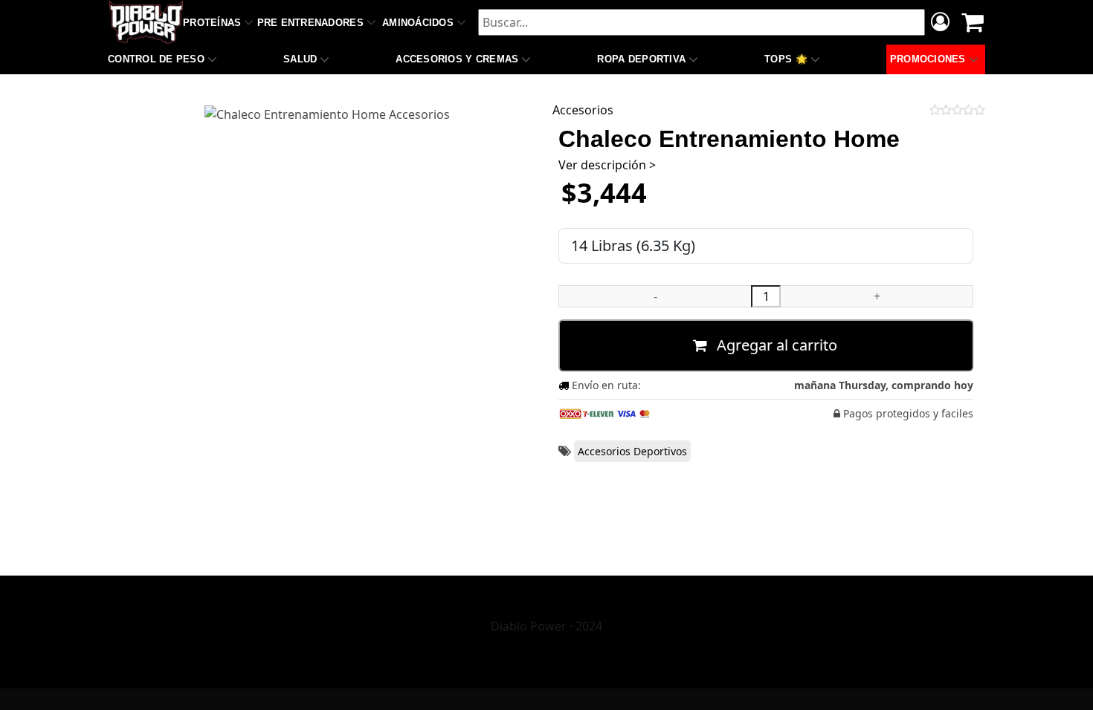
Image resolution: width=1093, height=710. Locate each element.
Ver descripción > (607, 165)
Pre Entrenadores (310, 22)
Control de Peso (156, 59)
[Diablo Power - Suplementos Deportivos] (146, 22)
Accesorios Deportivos (632, 451)
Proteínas (212, 22)
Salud (300, 59)
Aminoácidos (418, 22)
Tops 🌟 (785, 59)
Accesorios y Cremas (457, 59)
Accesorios (582, 110)
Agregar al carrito (775, 345)
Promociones (928, 59)
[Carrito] (972, 22)
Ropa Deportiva (641, 59)
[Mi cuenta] (940, 24)
